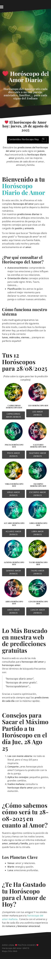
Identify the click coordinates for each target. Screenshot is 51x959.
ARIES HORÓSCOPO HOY (14, 602)
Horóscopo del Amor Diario (29, 77)
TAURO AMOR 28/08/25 (37, 572)
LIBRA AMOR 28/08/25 (38, 533)
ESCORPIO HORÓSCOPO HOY (38, 485)
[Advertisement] (25, 42)
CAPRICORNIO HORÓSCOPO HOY (14, 406)
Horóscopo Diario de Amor (23, 189)
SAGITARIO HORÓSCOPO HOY (38, 446)
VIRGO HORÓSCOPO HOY (14, 485)
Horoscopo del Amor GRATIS (15, 948)
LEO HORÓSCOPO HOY (38, 405)
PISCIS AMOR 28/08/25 (13, 454)
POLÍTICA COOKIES (27, 945)
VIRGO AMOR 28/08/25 (13, 494)
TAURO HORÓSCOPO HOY (38, 563)
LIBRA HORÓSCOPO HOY (38, 524)
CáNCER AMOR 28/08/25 (37, 611)
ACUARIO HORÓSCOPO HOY (14, 524)
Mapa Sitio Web (9, 951)
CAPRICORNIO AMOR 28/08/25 (13, 415)
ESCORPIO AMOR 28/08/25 (37, 494)
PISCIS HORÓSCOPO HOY (14, 446)
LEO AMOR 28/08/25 (37, 413)
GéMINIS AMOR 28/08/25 (13, 572)
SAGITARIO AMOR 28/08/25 (37, 454)
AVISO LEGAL (8, 945)
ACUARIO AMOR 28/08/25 (13, 533)
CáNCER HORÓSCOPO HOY (38, 602)
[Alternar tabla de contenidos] (43, 140)
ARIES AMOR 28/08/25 (13, 611)
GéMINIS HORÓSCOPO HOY (14, 563)
